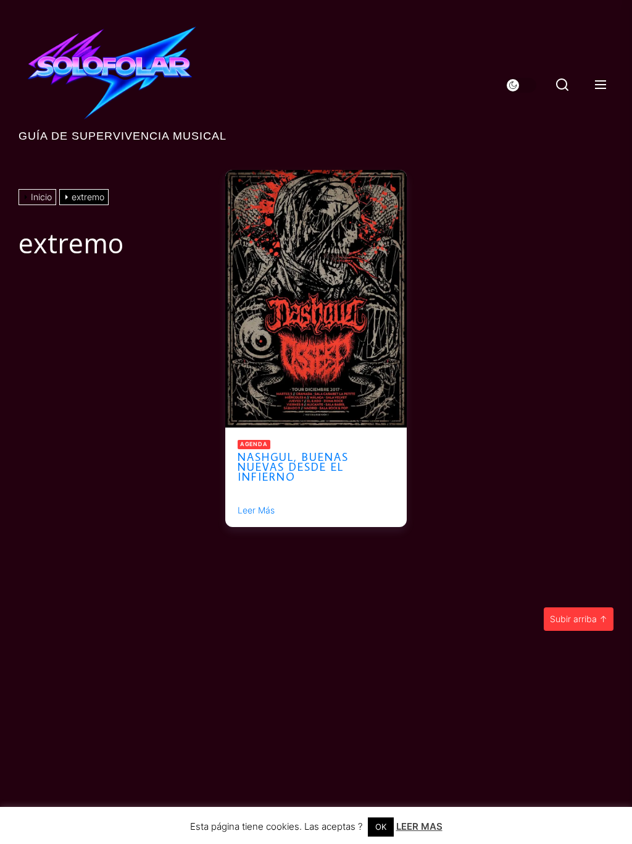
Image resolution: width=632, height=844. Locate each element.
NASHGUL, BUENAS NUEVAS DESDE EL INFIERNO (293, 467)
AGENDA (254, 444)
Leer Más (256, 510)
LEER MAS (419, 826)
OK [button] (380, 827)
